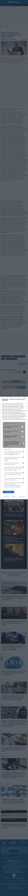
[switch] (23, 427)
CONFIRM (8, 492)
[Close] (25, 399)
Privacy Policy (22, 496)
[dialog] (14, 448)
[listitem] (14, 424)
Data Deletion (6, 496)
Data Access (14, 496)
